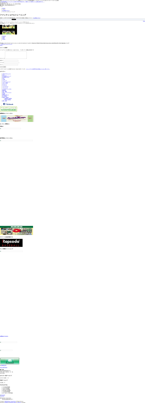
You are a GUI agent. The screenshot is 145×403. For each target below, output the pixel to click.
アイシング (4, 80)
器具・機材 (4, 91)
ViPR (1, 45)
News (3, 78)
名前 (1, 60)
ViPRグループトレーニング (6, 44)
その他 (3, 79)
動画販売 (4, 90)
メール (2, 62)
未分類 (3, 93)
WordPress (6, 402)
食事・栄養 (4, 100)
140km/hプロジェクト (6, 73)
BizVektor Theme (13, 402)
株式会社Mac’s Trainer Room (10, 401)
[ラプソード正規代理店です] (11, 246)
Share (144, 21)
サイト (1, 64)
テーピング (4, 85)
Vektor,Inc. (19, 402)
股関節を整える (5, 94)
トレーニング (5, 87)
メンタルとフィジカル (6, 88)
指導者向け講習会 (8, 98)
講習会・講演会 (5, 97)
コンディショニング (6, 81)
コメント (2, 58)
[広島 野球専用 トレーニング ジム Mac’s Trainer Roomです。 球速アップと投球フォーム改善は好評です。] (22, 1)
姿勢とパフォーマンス (6, 92)
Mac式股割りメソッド (6, 76)
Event (3, 74)
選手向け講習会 (8, 99)
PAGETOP (2, 396)
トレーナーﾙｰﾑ (5, 86)
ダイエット (4, 84)
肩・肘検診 (4, 96)
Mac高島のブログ (36, 17)
